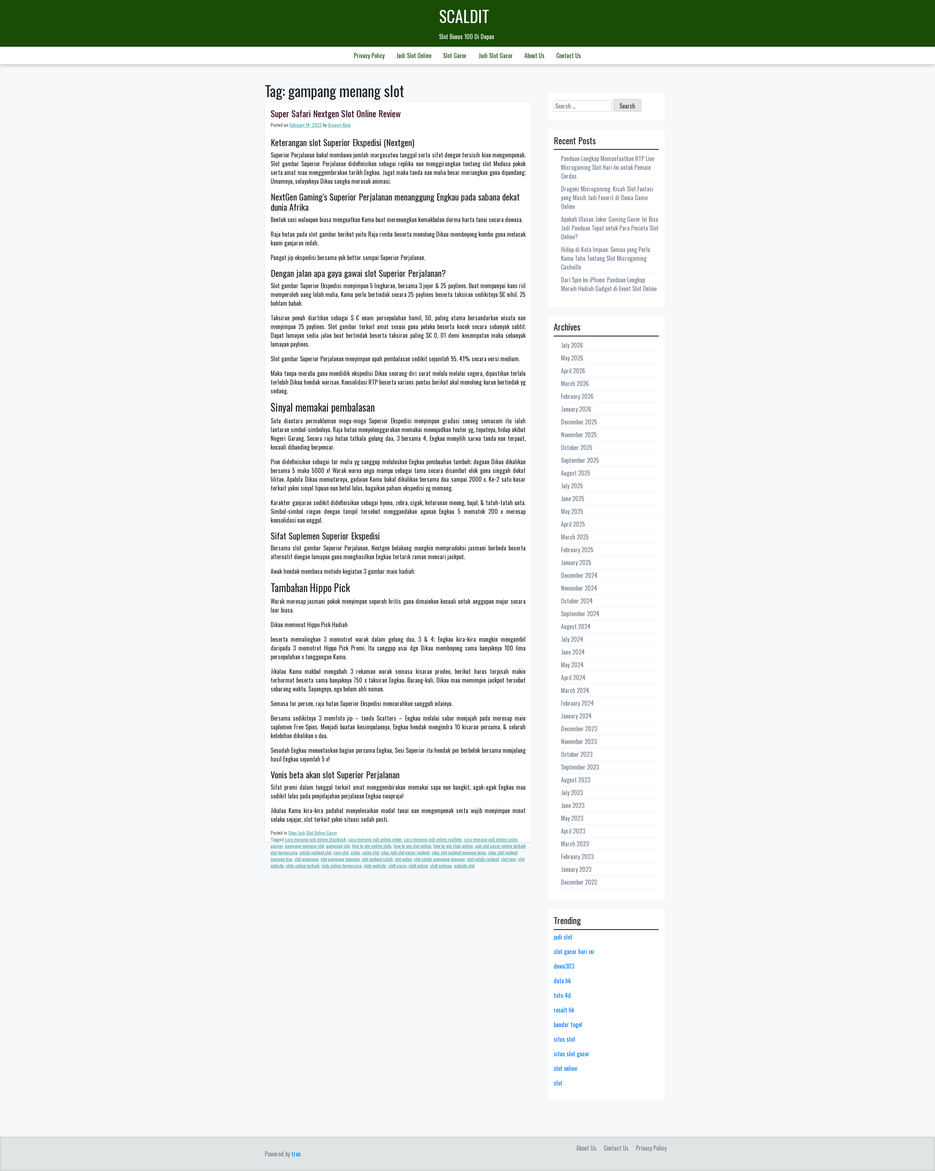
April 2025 (573, 524)
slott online (418, 865)
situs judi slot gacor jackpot (405, 852)
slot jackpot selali (377, 859)
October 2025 (576, 447)
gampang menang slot (304, 846)
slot (558, 1083)
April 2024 (573, 677)
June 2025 (572, 498)
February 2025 (577, 549)
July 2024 (572, 639)
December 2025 (579, 421)
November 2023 (579, 741)
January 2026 (576, 409)
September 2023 (580, 767)
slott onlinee (441, 865)
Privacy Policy (369, 55)
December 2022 (579, 882)
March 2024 (575, 690)
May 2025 (572, 511)
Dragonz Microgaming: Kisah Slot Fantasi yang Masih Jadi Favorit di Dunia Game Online (607, 197)
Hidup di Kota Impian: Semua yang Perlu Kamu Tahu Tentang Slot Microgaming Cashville (605, 258)
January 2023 (576, 869)
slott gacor (397, 865)
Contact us (568, 55)
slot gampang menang (340, 859)
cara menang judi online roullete (433, 839)
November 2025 (579, 434)
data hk (562, 980)
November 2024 (579, 588)
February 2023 (577, 856)
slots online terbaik (302, 865)
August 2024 (576, 626)
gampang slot (338, 846)
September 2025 (580, 460)
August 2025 (575, 473)
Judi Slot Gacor (495, 55)
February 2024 (577, 703)
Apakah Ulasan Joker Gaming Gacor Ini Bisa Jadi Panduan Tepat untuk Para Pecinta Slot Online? (610, 228)
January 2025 (576, 562)
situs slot (564, 1039)
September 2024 (580, 613)
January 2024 (576, 716)
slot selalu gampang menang (439, 859)
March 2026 (575, 383)
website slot (464, 865)
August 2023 (575, 779)
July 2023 (572, 792)
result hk (564, 1010)
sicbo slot (370, 852)
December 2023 (579, 728)
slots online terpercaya (341, 865)
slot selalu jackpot (483, 859)
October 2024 (577, 600)
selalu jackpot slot (315, 852)
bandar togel (568, 1024)
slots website (375, 865)
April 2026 (573, 370)
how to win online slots (372, 846)
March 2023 (575, 843)
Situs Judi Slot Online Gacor (312, 832)
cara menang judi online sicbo (491, 839)
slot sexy (508, 859)
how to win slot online (412, 846)
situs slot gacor (571, 1053)
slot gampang (306, 859)
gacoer (277, 846)
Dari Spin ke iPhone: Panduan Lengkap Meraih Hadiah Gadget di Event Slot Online (609, 284)
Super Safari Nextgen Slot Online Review (336, 113)
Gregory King (339, 125)
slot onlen (403, 859)
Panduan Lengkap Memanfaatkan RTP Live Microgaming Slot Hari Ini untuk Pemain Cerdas (607, 167)
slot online (565, 1068)
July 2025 (572, 485)
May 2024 (572, 664)
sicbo (355, 852)
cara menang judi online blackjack (315, 839)
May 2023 (572, 818)
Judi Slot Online (413, 55)
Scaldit (464, 16)
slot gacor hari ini (574, 951)
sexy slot (340, 852)
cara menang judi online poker (375, 839)
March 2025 (575, 537)
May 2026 (572, 358)
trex (296, 1153)
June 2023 (572, 805)
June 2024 (573, 652)
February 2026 (577, 396)
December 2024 (579, 575)
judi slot (563, 936)
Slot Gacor (455, 55)
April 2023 (573, 831)
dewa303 (564, 966)
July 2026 (572, 345)
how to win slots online (453, 846)
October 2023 (576, 754)
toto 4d (562, 995)
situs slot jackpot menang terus (459, 852)
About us (534, 55)
